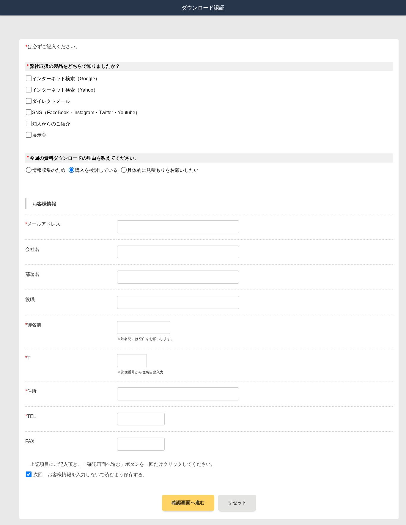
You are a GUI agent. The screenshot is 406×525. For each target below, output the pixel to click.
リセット (237, 502)
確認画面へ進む (188, 502)
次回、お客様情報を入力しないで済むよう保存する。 (90, 474)
